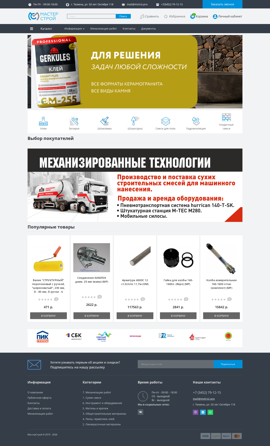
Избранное (177, 16)
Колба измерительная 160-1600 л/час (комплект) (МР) (221, 284)
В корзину (48, 315)
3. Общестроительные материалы (104, 413)
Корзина (200, 16)
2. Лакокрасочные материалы (102, 424)
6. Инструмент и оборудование (102, 403)
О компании (35, 392)
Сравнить (152, 16)
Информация (73, 28)
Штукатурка (135, 128)
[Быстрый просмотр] (65, 251)
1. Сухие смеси (92, 397)
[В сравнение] (65, 245)
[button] (35, 102)
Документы (148, 28)
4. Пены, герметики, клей (98, 419)
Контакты (129, 28)
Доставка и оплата (39, 408)
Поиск (123, 16)
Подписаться (228, 364)
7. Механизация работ (97, 392)
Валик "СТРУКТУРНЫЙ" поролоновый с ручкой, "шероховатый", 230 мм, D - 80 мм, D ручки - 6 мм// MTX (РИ (48, 287)
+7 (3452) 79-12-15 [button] (207, 392)
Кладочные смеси (226, 126)
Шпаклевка (105, 128)
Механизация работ (103, 28)
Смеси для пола (165, 128)
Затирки (74, 128)
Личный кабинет (230, 16)
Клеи (43, 128)
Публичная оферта (39, 397)
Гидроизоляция (196, 128)
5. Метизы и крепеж (95, 408)
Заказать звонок (222, 4)
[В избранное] (65, 240)
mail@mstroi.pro (204, 399)
